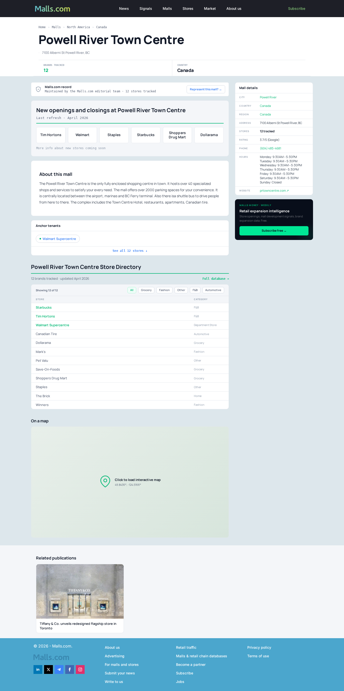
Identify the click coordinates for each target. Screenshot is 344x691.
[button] (130, 482)
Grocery (146, 290)
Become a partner (190, 664)
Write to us (114, 681)
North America (78, 27)
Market (210, 8)
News (124, 8)
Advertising (114, 656)
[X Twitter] (48, 669)
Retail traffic (186, 647)
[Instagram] (80, 669)
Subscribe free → (274, 230)
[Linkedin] (37, 669)
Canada (101, 27)
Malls (167, 8)
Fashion (164, 290)
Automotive (213, 290)
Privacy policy (259, 647)
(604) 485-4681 (270, 148)
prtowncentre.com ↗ (274, 190)
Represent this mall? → (206, 89)
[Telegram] (59, 669)
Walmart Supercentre (59, 238)
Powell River (268, 97)
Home (42, 27)
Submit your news (120, 673)
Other (181, 290)
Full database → (215, 278)
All (131, 290)
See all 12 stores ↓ (130, 251)
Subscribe (296, 8)
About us (234, 8)
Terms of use (258, 656)
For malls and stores (122, 664)
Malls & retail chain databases (201, 656)
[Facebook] (69, 669)
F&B (195, 290)
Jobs (180, 681)
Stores (188, 8)
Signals (146, 8)
